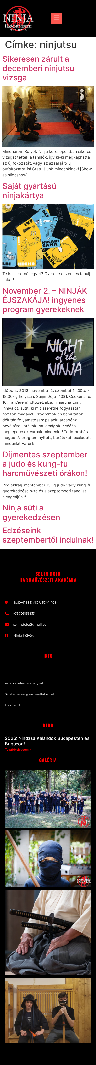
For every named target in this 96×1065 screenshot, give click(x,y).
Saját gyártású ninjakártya (29, 190)
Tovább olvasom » (18, 749)
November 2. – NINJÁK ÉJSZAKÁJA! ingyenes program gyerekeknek (44, 300)
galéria (48, 760)
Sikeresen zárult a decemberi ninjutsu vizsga (38, 68)
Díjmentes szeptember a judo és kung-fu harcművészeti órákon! (44, 464)
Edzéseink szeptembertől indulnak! (48, 535)
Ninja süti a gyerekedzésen (31, 512)
